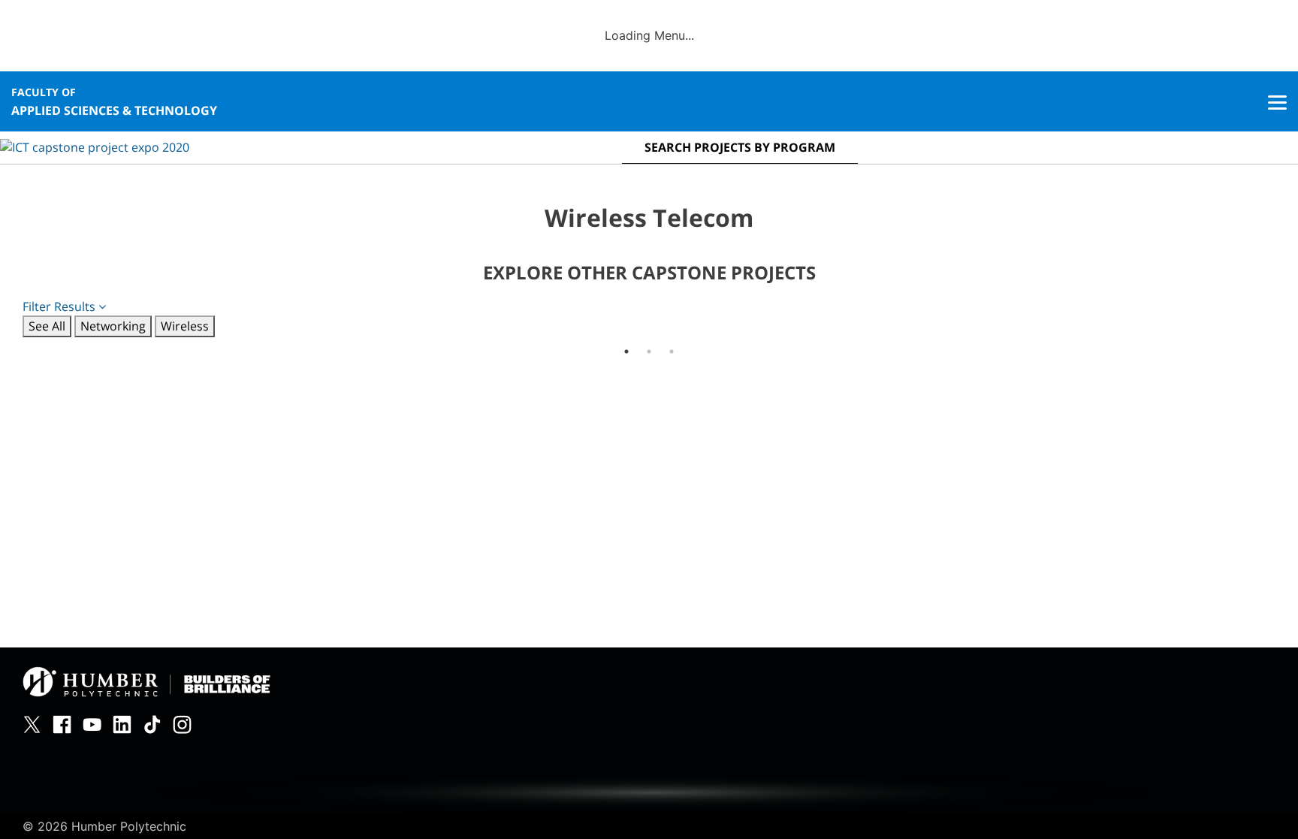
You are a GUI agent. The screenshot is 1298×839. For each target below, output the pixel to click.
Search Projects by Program (739, 147)
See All (47, 326)
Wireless (185, 326)
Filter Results (60, 306)
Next (1286, 337)
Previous (11, 337)
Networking (113, 326)
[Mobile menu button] (1277, 101)
